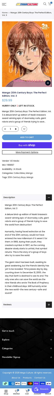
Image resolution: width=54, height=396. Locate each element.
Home (5, 12)
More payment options (27, 152)
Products (27, 377)
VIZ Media (14, 160)
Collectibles (19, 173)
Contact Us (39, 377)
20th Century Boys (17, 177)
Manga (29, 173)
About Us (16, 377)
